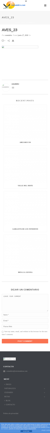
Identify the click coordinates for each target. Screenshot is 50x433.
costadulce (8, 35)
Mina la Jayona (25, 272)
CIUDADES (8, 392)
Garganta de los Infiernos (25, 229)
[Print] (14, 40)
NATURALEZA (10, 388)
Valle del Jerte (25, 186)
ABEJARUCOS (25, 142)
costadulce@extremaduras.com (16, 371)
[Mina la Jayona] (25, 252)
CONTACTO (10, 405)
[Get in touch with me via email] (13, 88)
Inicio (17, 22)
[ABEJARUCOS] (25, 122)
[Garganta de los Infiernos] (25, 208)
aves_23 (24, 22)
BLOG (8, 401)
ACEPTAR (26, 431)
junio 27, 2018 (23, 35)
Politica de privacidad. (11, 413)
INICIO (8, 384)
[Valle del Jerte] (25, 165)
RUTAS (7, 397)
